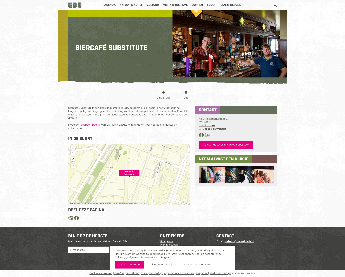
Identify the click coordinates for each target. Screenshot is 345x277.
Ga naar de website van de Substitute (226, 144)
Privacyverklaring (152, 273)
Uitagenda (166, 241)
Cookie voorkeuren (100, 273)
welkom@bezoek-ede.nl (239, 241)
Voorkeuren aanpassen (197, 264)
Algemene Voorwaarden (179, 273)
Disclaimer (132, 273)
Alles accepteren (130, 264)
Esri (82, 203)
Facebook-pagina (90, 124)
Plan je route (207, 125)
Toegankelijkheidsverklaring (213, 273)
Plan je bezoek (169, 244)
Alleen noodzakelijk (161, 264)
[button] (129, 174)
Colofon (119, 273)
